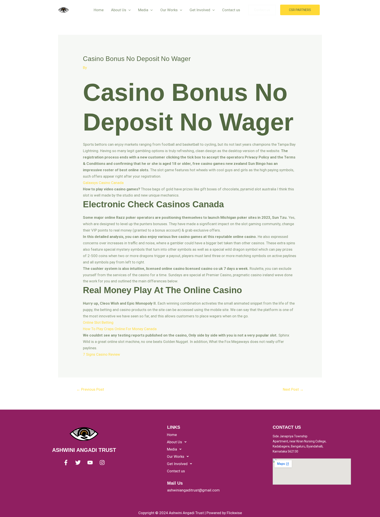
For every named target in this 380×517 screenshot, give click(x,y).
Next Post (293, 389)
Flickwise (234, 513)
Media (143, 10)
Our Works (169, 10)
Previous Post (90, 389)
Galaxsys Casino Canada (103, 182)
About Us (118, 10)
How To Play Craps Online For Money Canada (120, 329)
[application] (128, 10)
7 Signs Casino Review (101, 354)
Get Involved (200, 10)
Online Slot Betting (98, 322)
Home (99, 10)
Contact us (231, 10)
